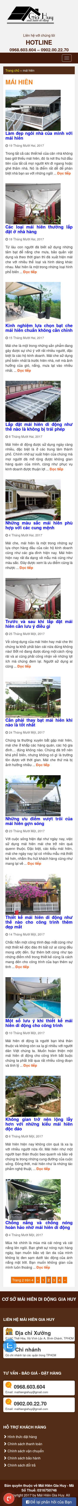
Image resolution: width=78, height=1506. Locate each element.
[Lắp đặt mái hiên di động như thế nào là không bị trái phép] (33, 400)
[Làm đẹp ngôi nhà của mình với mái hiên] (33, 109)
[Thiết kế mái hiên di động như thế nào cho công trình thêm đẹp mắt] (33, 893)
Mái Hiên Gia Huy (52, 1485)
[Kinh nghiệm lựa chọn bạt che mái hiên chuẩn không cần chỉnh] (33, 302)
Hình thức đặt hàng (22, 1436)
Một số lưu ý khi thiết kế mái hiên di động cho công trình (39, 1022)
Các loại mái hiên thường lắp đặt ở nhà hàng (39, 229)
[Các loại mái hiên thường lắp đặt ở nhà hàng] (33, 203)
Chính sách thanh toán (24, 1443)
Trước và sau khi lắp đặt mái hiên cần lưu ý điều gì (39, 623)
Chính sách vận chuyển (25, 1450)
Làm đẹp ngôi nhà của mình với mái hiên (39, 135)
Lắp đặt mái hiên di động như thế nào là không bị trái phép (39, 426)
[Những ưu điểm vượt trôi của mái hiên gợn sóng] (33, 795)
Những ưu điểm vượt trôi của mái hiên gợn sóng (39, 820)
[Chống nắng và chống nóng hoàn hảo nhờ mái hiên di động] (33, 1199)
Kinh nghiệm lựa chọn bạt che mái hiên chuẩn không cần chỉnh (39, 327)
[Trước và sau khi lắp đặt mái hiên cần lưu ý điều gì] (33, 597)
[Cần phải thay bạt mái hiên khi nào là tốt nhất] (33, 696)
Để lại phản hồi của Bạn (50, 1501)
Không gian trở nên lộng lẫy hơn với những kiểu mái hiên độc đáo (39, 1124)
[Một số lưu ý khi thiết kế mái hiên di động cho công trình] (33, 997)
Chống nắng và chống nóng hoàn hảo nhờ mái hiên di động (39, 1224)
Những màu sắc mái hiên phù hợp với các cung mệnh (39, 525)
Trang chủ (12, 70)
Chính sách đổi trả (21, 1465)
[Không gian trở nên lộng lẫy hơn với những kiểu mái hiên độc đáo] (33, 1095)
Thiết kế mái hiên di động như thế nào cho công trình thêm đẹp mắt (39, 922)
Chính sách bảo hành (24, 1458)
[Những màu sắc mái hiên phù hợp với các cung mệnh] (33, 499)
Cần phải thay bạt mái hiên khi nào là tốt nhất (39, 722)
